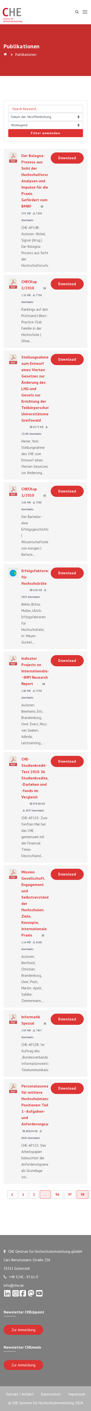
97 (70, 1194)
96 (57, 1194)
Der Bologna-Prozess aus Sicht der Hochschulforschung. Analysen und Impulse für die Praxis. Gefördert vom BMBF (39, 181)
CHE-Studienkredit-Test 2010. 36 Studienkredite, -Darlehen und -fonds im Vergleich (34, 778)
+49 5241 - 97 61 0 (23, 1277)
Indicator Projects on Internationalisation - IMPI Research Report (39, 671)
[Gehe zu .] (6, 54)
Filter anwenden (45, 133)
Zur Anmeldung (23, 1330)
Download (67, 158)
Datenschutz (51, 1394)
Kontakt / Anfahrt (20, 1394)
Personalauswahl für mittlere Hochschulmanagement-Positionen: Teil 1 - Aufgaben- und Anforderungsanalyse (42, 1105)
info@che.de (14, 1285)
